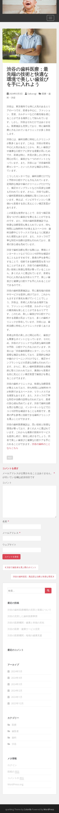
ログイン (12, 765)
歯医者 (15, 731)
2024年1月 (16, 696)
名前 (5, 521)
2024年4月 (16, 677)
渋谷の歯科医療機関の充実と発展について (29, 609)
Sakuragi (32, 93)
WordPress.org (15, 784)
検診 (10, 457)
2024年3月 (16, 684)
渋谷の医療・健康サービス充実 (24, 628)
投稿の (13, 771)
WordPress (49, 809)
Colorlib (27, 809)
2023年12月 (17, 703)
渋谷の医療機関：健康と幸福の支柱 (26, 622)
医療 (44, 93)
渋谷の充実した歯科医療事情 (22, 616)
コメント (7, 482)
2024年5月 (16, 671)
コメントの (16, 777)
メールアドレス (11, 532)
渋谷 (13, 97)
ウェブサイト (9, 544)
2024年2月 (16, 690)
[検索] (48, 590)
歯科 (14, 737)
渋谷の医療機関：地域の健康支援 (25, 635)
